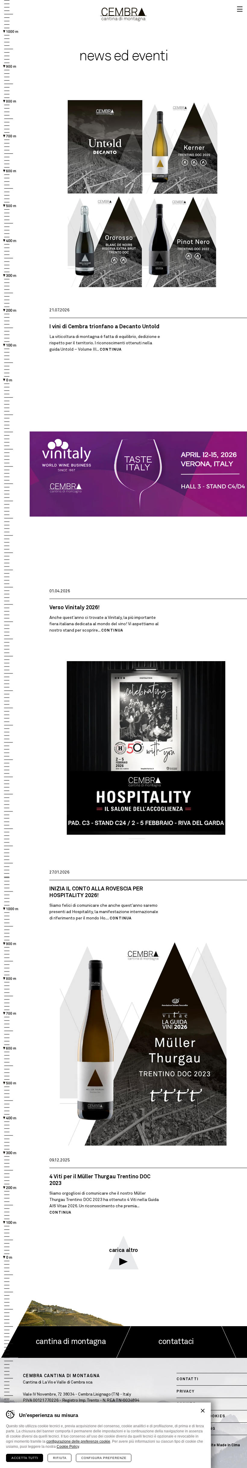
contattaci (176, 1342)
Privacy (185, 1391)
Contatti (188, 1379)
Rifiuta (60, 1458)
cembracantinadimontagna (123, 14)
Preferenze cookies (201, 1416)
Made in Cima (228, 1445)
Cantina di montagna (71, 1342)
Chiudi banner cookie (203, 1411)
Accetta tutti (24, 1458)
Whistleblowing (196, 1429)
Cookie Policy (68, 1446)
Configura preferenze (104, 1458)
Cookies (186, 1404)
